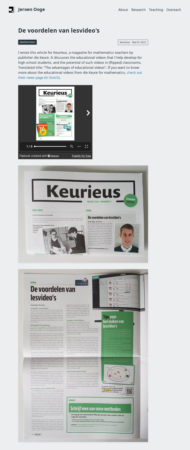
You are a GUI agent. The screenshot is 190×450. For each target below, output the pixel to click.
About (123, 9)
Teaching (156, 9)
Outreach (173, 9)
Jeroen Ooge (31, 9)
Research (138, 9)
